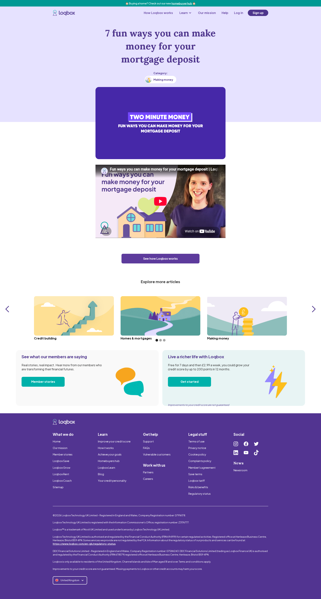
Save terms (195, 474)
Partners (148, 472)
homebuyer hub (181, 3)
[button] (185, 13)
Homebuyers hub (109, 461)
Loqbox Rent (61, 474)
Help (225, 13)
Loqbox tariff (196, 480)
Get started (190, 382)
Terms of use (196, 441)
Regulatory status (199, 493)
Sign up (258, 13)
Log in (238, 13)
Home (57, 441)
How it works (106, 448)
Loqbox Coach (62, 480)
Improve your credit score (114, 441)
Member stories (43, 382)
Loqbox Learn (106, 467)
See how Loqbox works (160, 258)
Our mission (207, 13)
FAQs (146, 448)
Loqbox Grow (61, 467)
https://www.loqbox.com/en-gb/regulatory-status (84, 543)
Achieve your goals (109, 454)
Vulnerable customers (157, 454)
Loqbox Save (61, 461)
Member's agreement (201, 467)
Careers (148, 478)
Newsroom (240, 470)
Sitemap (58, 487)
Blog (101, 474)
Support (148, 441)
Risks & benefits (198, 487)
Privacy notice (197, 448)
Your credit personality (112, 480)
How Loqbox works (158, 13)
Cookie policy (197, 454)
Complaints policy (199, 461)
